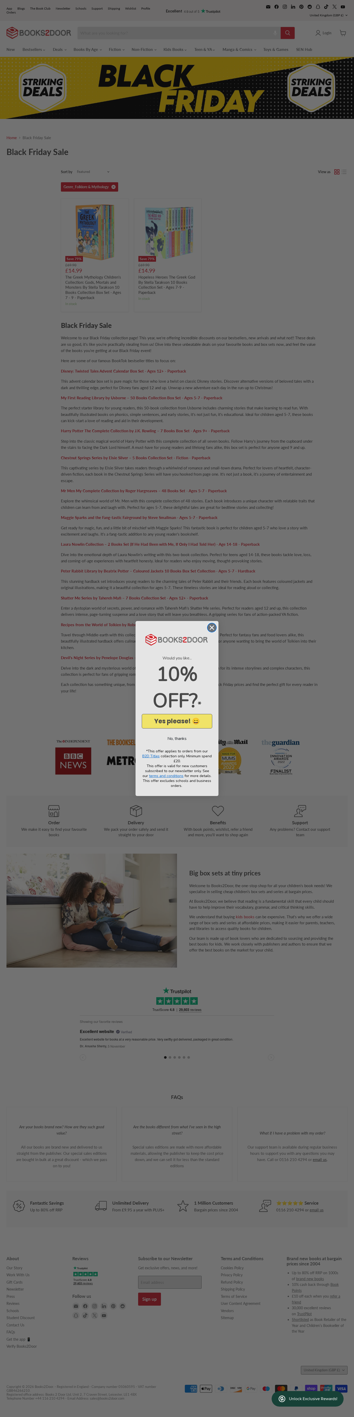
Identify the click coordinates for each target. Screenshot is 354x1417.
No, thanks (177, 738)
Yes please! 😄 (177, 721)
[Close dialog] (211, 627)
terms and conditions (166, 775)
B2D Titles (151, 756)
